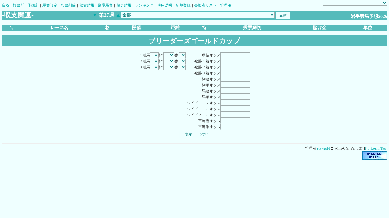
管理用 (225, 5)
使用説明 (164, 5)
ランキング (144, 5)
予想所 (33, 5)
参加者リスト (205, 5)
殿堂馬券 (105, 5)
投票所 (18, 5)
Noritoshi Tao (375, 148)
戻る (5, 5)
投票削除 (68, 5)
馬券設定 (49, 5)
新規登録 (183, 5)
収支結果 (86, 5)
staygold (323, 148)
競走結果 (123, 5)
